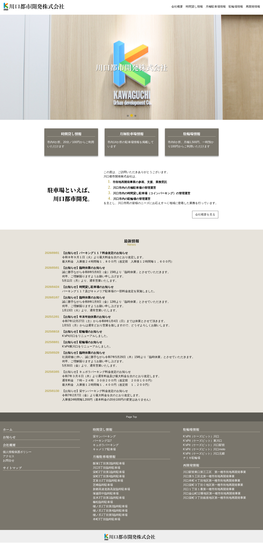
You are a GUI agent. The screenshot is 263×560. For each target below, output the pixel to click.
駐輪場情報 (236, 6)
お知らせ (9, 437)
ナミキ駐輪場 (191, 457)
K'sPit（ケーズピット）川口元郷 (204, 453)
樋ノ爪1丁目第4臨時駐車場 (110, 510)
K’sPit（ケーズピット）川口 (201, 436)
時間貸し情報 (194, 6)
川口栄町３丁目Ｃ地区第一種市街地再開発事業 (213, 484)
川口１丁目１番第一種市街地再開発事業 (209, 489)
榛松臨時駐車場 (103, 501)
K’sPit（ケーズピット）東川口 (202, 440)
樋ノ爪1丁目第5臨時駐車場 (110, 514)
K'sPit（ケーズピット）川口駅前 (204, 444)
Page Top (131, 416)
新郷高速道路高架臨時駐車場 (111, 489)
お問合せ (8, 460)
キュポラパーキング (106, 444)
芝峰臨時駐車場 (103, 484)
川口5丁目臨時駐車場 (106, 467)
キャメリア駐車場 (104, 449)
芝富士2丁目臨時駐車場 (108, 480)
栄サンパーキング (104, 436)
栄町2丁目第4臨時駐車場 (109, 476)
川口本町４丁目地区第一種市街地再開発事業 (211, 480)
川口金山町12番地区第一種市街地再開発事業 (212, 493)
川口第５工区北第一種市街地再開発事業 (209, 476)
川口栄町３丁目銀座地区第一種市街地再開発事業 (214, 497)
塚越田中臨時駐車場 (106, 493)
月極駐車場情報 (216, 6)
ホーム (8, 429)
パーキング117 (102, 440)
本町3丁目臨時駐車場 (106, 519)
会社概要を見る (205, 214)
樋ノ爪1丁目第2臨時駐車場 (110, 506)
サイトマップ (12, 468)
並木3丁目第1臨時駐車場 (109, 497)
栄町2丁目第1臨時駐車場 (109, 471)
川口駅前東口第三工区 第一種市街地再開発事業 (214, 471)
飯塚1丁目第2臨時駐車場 (109, 463)
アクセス (8, 456)
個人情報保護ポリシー (17, 451)
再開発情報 (253, 6)
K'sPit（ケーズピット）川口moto (204, 449)
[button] (128, 116)
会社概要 (177, 6)
